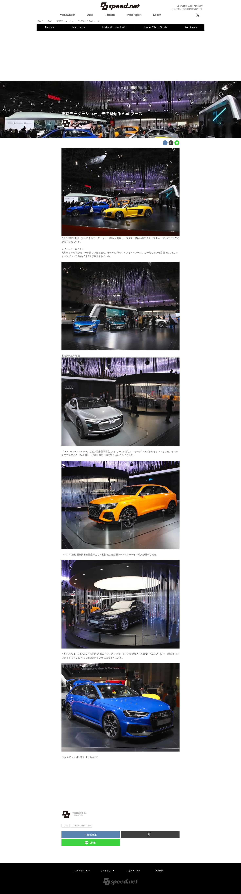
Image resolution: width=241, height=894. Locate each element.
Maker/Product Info (114, 27)
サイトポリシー (107, 870)
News (48, 27)
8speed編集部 (80, 122)
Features (77, 27)
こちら (81, 249)
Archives (190, 27)
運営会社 (159, 870)
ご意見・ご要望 (133, 870)
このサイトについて (82, 870)
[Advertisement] (120, 55)
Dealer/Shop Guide (155, 27)
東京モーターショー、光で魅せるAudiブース (102, 113)
